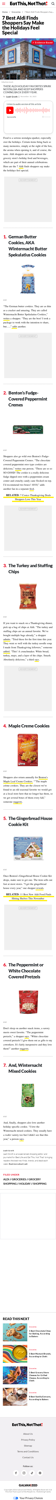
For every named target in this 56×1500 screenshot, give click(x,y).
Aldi (21, 166)
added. (6, 651)
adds (14, 326)
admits (6, 639)
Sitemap (28, 1445)
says (37, 659)
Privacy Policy (28, 1439)
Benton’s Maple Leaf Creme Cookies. (25, 779)
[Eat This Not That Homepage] (28, 3)
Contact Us (28, 1457)
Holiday (25, 1183)
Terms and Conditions (28, 1451)
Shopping (40, 1183)
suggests (17, 801)
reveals (40, 888)
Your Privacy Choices (31, 1498)
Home (5, 12)
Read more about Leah (18, 1164)
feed (32, 488)
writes (6, 318)
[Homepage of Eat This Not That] (27, 1425)
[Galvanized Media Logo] (28, 1485)
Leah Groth (12, 96)
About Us (28, 1433)
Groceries (16, 12)
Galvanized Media (24, 1490)
